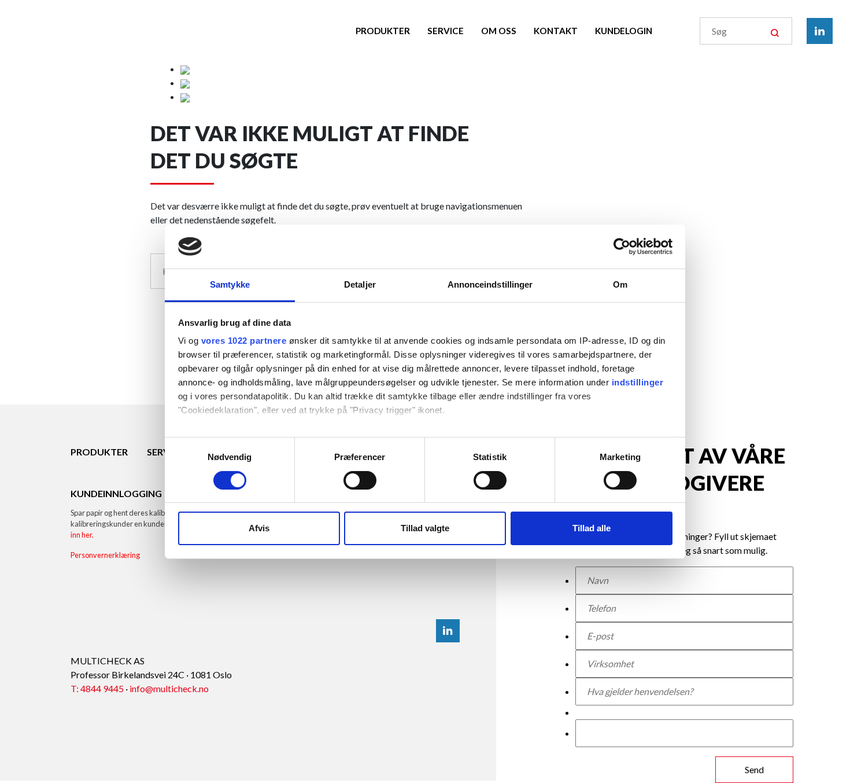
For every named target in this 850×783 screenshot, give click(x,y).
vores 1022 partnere (244, 340)
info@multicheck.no (169, 688)
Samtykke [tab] (230, 284)
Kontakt (556, 30)
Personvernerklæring (105, 555)
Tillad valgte (425, 528)
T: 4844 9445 (97, 688)
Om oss (498, 30)
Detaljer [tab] (360, 284)
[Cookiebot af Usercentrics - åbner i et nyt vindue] (621, 246)
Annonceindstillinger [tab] (490, 284)
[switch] (359, 480)
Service (445, 30)
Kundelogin (623, 30)
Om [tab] (620, 284)
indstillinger (638, 382)
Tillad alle (591, 528)
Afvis (259, 528)
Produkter (383, 30)
